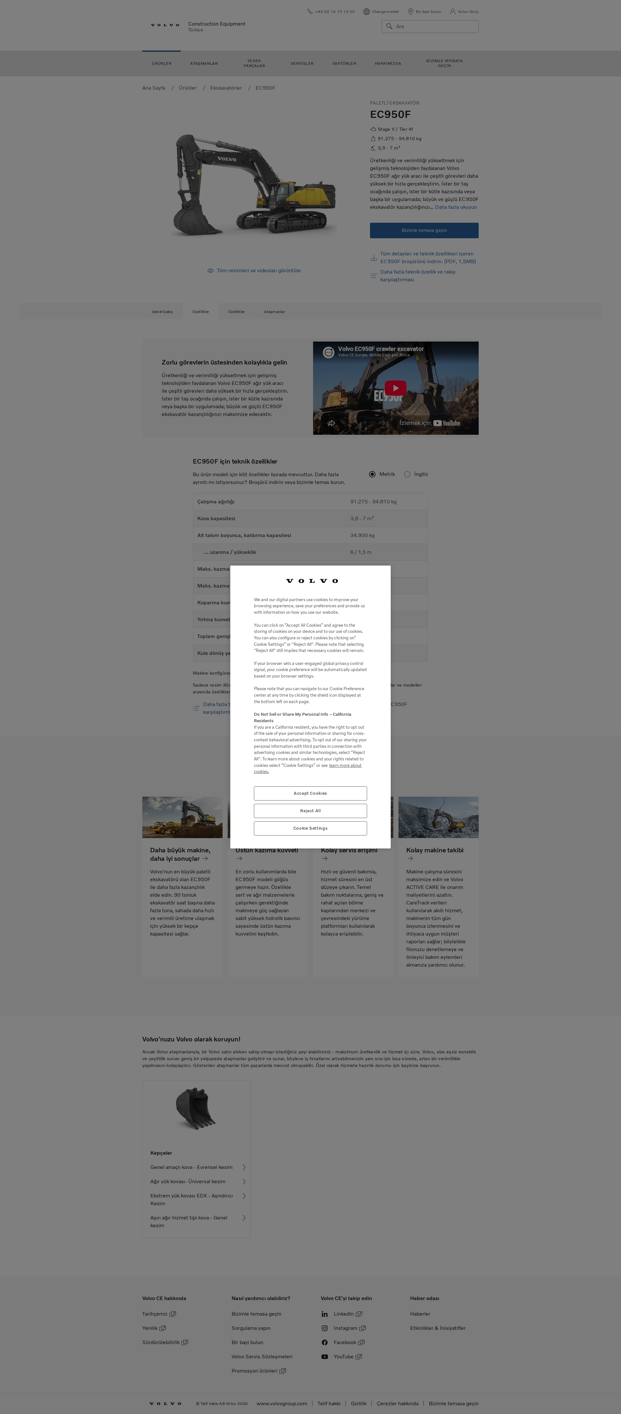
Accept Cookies (310, 793)
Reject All (310, 810)
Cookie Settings (310, 828)
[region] (310, 707)
